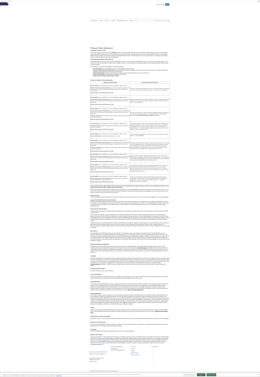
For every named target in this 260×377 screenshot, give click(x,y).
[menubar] (160, 4)
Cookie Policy (59, 375)
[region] (130, 374)
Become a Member (160, 4)
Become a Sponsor (135, 354)
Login (167, 4)
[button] (94, 20)
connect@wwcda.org (120, 350)
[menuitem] (160, 4)
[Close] (257, 374)
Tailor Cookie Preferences (189, 374)
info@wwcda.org (119, 346)
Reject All (201, 374)
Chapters (133, 350)
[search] (258, 1)
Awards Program (134, 352)
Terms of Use (92, 351)
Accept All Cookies (211, 374)
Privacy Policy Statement (101, 351)
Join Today (133, 346)
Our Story (133, 348)
